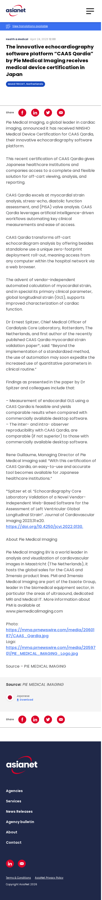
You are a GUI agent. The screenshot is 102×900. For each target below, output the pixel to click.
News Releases (19, 811)
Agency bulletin (20, 821)
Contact (14, 842)
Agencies (14, 790)
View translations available (30, 26)
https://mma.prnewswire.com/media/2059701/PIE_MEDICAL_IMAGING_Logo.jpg (51, 650)
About (11, 832)
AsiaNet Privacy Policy (49, 878)
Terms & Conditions (18, 878)
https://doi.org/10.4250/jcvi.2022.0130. (44, 526)
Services (13, 801)
